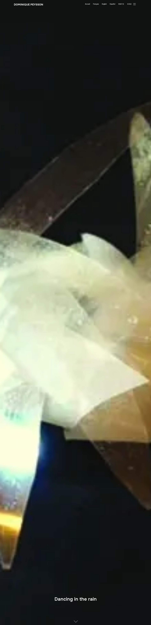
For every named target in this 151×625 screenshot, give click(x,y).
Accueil (87, 4)
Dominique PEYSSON (28, 4)
